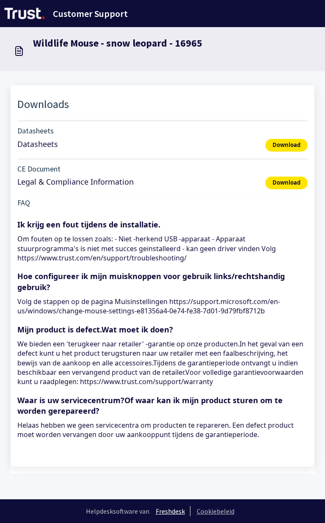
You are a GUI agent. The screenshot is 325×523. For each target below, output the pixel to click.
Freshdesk (170, 511)
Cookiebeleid (215, 511)
